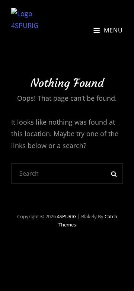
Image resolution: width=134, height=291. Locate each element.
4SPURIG (66, 216)
